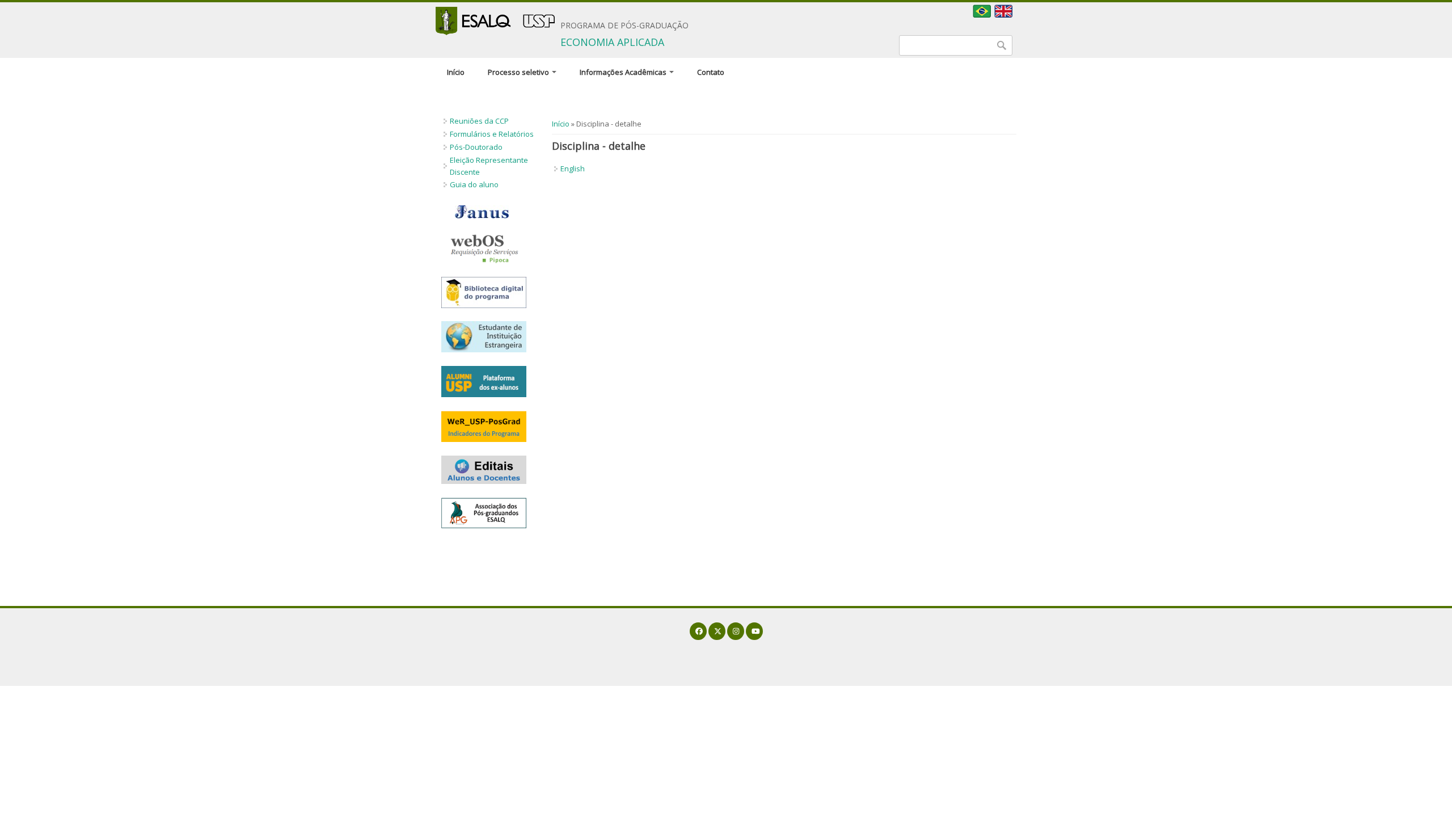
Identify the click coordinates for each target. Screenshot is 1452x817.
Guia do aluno (474, 184)
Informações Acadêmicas (624, 72)
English (572, 168)
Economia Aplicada (612, 42)
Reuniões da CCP (479, 121)
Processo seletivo (519, 72)
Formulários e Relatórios (492, 134)
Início (456, 72)
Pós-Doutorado (476, 147)
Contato (710, 72)
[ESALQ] (495, 21)
